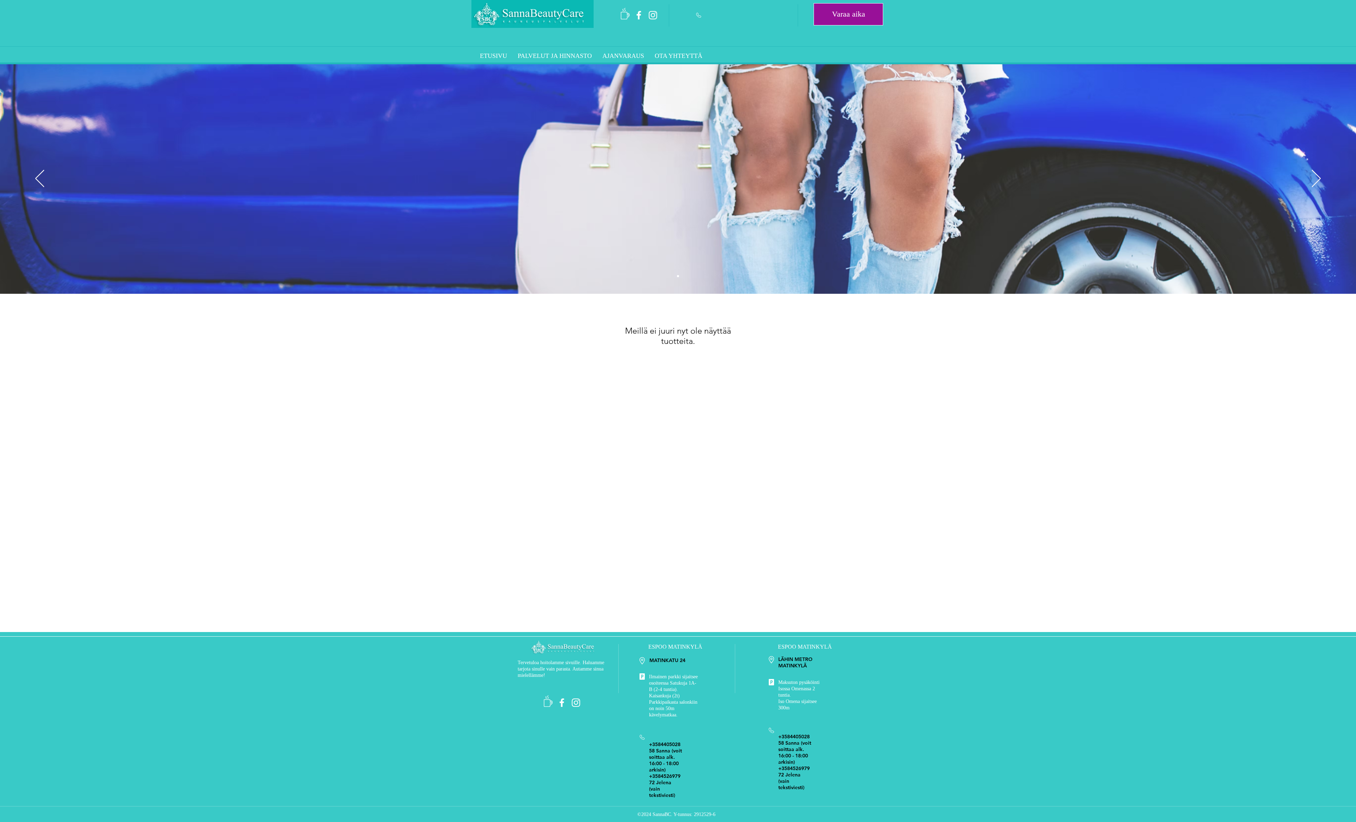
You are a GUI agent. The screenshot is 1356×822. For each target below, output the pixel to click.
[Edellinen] (39, 179)
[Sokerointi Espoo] (653, 15)
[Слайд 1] (678, 276)
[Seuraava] (1316, 179)
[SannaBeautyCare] (638, 15)
